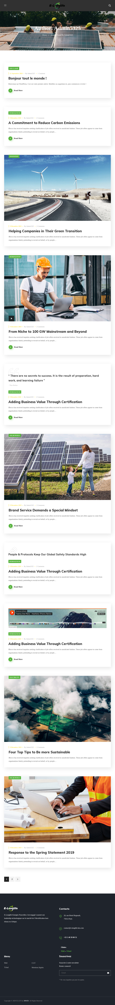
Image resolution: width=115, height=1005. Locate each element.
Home (44, 35)
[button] (110, 5)
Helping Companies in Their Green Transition (45, 231)
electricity (14, 677)
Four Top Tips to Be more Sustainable (39, 752)
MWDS (26, 1001)
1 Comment (41, 73)
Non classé (13, 68)
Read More (18, 90)
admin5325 (31, 73)
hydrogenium (14, 113)
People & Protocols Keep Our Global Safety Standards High (47, 554)
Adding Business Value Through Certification (45, 402)
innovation (14, 156)
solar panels (15, 435)
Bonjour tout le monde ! (27, 78)
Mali (62, 951)
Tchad (68, 951)
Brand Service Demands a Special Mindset (43, 510)
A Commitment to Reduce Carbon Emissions (44, 123)
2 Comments (40, 118)
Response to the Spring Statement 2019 (41, 852)
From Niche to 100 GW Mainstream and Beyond (48, 331)
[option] (57, 467)
